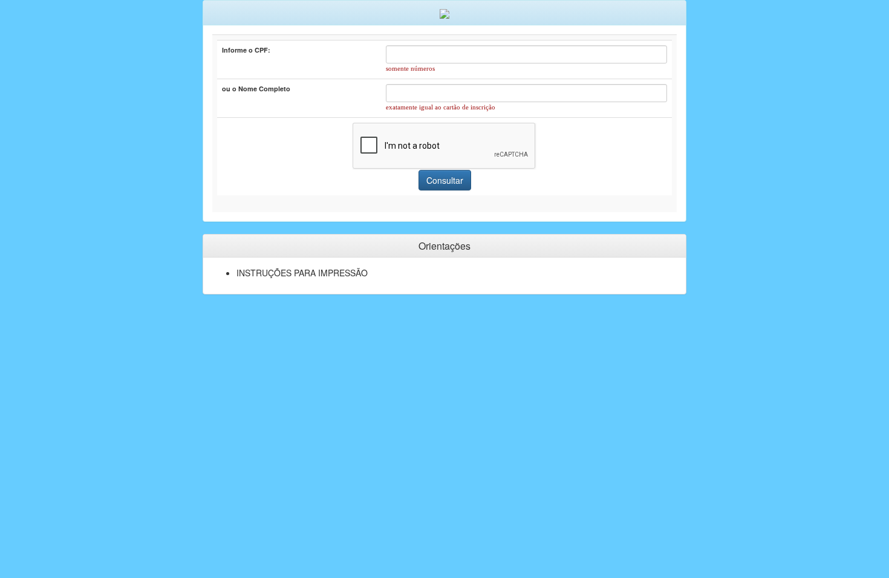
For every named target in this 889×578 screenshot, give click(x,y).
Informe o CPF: (246, 49)
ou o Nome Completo (256, 88)
